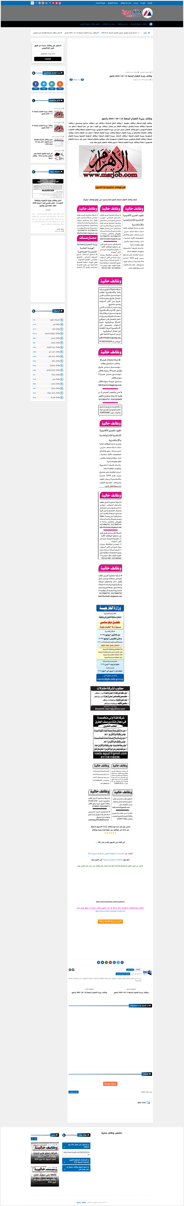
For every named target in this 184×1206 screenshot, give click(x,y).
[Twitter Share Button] (118, 962)
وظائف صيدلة (46, 374)
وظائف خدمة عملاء (46, 356)
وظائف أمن (46, 324)
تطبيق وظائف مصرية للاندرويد (90, 24)
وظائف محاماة (46, 388)
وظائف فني (46, 379)
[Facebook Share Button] (122, 962)
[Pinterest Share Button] (114, 962)
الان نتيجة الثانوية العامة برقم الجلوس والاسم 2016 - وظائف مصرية (43, 156)
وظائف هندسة (46, 397)
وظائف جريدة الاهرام (131, 72)
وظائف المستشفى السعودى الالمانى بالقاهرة (45, 1181)
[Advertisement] (69, 12)
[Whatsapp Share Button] (106, 962)
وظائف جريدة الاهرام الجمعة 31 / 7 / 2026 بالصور (42, 112)
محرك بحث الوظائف (126, 3)
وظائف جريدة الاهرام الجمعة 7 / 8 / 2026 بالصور (34, 32)
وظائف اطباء (46, 329)
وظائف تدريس (46, 338)
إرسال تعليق (73, 1092)
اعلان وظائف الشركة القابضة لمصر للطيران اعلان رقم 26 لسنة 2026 (76, 32)
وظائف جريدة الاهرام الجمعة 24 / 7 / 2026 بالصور (42, 126)
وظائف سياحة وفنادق (46, 370)
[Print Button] (98, 962)
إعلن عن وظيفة (122, 24)
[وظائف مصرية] (137, 13)
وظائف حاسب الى (46, 351)
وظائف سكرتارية (46, 365)
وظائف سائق (46, 361)
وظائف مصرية (81, 1202)
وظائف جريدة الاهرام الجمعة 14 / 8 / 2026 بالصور (118, 32)
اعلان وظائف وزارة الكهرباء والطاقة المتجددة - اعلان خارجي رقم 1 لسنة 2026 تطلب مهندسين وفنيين (48, 203)
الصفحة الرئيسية (144, 72)
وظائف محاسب (46, 383)
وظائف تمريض (46, 342)
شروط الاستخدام (100, 3)
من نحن (136, 3)
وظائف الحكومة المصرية (139, 24)
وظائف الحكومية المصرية (112, 859)
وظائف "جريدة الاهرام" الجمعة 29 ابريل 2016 (47, 1158)
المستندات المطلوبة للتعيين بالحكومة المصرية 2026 (106, 853)
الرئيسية (150, 3)
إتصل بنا (143, 3)
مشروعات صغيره (46, 319)
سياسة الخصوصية (113, 3)
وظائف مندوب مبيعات (46, 393)
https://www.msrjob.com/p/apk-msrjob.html (110, 911)
